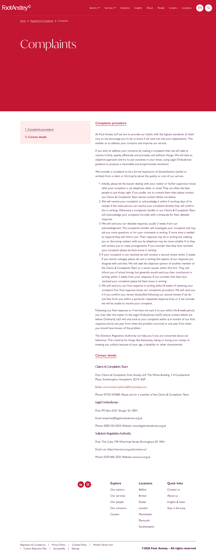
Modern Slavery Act (103, 544)
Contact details (37, 137)
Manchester (145, 514)
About (150, 7)
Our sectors (117, 489)
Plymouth (144, 520)
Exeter (142, 502)
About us (172, 495)
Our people (117, 502)
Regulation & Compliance (42, 20)
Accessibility (59, 548)
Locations (186, 7)
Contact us (173, 489)
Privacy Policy (58, 544)
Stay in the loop (176, 508)
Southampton (146, 526)
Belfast (142, 489)
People (161, 7)
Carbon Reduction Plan (35, 548)
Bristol (142, 495)
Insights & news (176, 502)
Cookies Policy (79, 544)
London (143, 508)
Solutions (125, 7)
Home (23, 20)
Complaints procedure (40, 129)
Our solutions (118, 508)
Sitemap (75, 548)
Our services (117, 495)
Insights (138, 7)
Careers (173, 7)
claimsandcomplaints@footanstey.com (125, 387)
